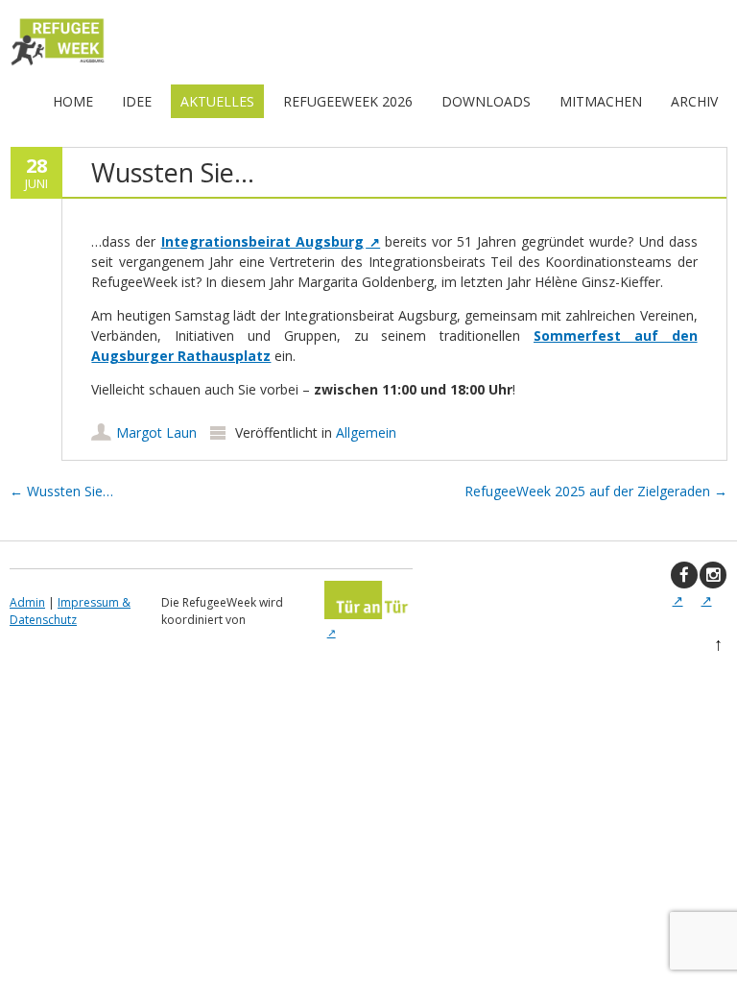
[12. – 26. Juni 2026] (58, 65)
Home (73, 101)
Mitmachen (600, 101)
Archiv (694, 101)
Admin (27, 602)
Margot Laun (156, 432)
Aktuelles (217, 101)
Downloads (486, 101)
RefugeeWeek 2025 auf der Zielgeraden (595, 491)
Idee (137, 101)
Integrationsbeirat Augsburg (262, 241)
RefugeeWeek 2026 (348, 101)
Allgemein (366, 432)
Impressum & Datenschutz (70, 611)
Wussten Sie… (61, 491)
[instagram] (713, 575)
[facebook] (684, 575)
